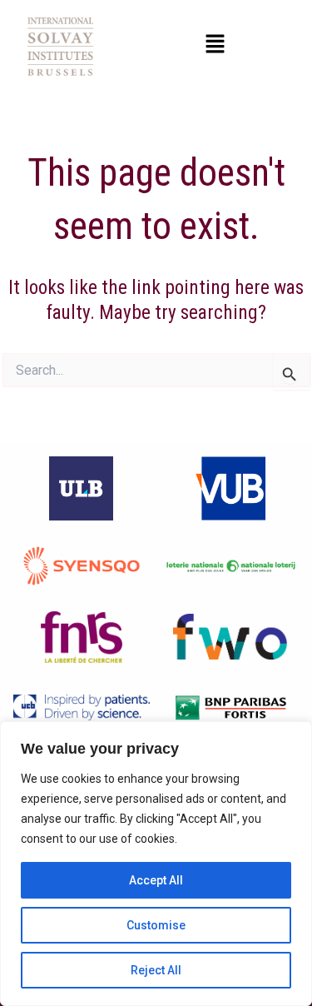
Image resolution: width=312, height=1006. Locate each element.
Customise (156, 925)
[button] (214, 45)
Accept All (156, 880)
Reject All (156, 970)
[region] (156, 863)
